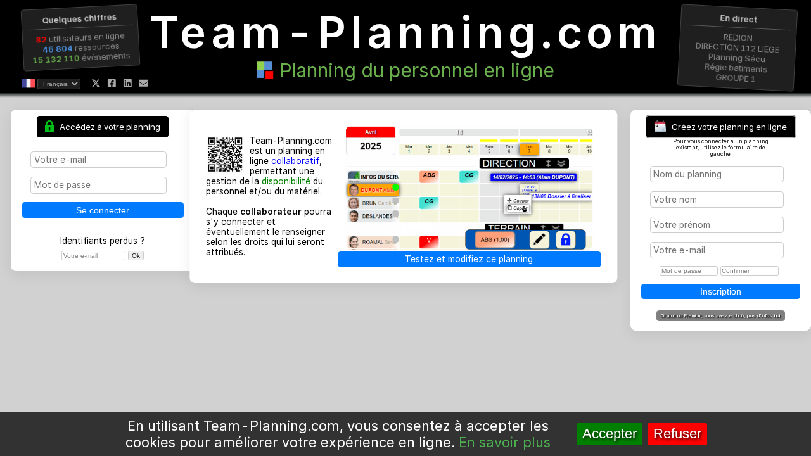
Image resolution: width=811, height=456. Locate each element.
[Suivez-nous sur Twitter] (96, 83)
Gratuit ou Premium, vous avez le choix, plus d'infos (721, 315)
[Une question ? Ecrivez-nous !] (143, 83)
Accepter (609, 433)
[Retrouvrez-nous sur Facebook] (112, 83)
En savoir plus (505, 442)
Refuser (677, 433)
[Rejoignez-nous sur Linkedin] (127, 83)
